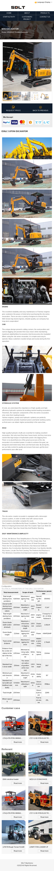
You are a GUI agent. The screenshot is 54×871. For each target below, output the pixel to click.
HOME (9, 13)
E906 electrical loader (11, 779)
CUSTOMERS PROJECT (27, 18)
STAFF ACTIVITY (9, 17)
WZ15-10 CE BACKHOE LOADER (38, 779)
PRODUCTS (45, 13)
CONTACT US (45, 17)
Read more (18, 742)
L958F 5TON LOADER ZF (38, 847)
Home (4, 32)
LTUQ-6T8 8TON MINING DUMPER (12, 738)
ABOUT (27, 13)
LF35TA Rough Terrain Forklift (13, 847)
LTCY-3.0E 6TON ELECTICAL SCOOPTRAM (40, 738)
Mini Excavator (22, 32)
